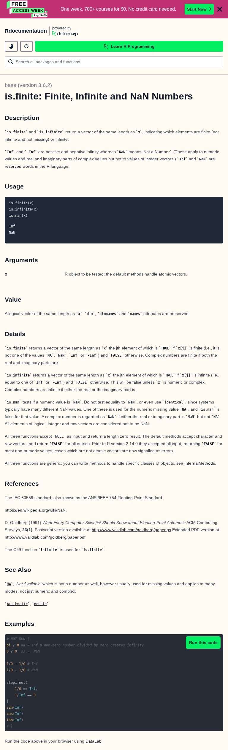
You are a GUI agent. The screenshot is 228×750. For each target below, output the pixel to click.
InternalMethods (199, 463)
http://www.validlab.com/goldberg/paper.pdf (45, 537)
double (40, 604)
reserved (13, 166)
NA (9, 584)
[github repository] (26, 46)
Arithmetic (17, 604)
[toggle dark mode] (11, 46)
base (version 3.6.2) (28, 85)
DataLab (94, 741)
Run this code (203, 642)
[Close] (220, 9)
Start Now (197, 9)
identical (173, 402)
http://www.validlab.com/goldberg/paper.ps (131, 529)
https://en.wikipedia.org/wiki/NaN (35, 510)
